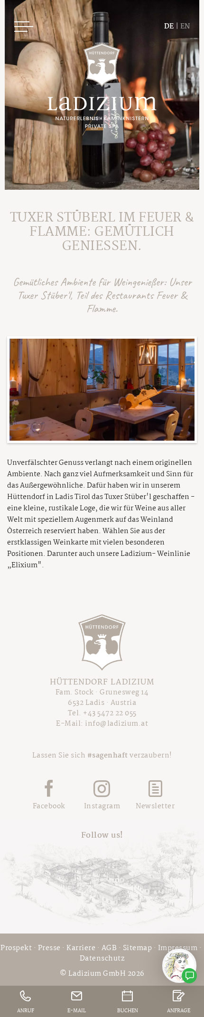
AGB (109, 948)
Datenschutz (102, 958)
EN (185, 26)
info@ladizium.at (116, 724)
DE (169, 26)
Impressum (178, 948)
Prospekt (16, 948)
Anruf (25, 1011)
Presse (49, 948)
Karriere (80, 948)
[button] (102, 389)
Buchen (127, 1011)
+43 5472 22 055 (110, 713)
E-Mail (76, 1011)
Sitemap (137, 948)
